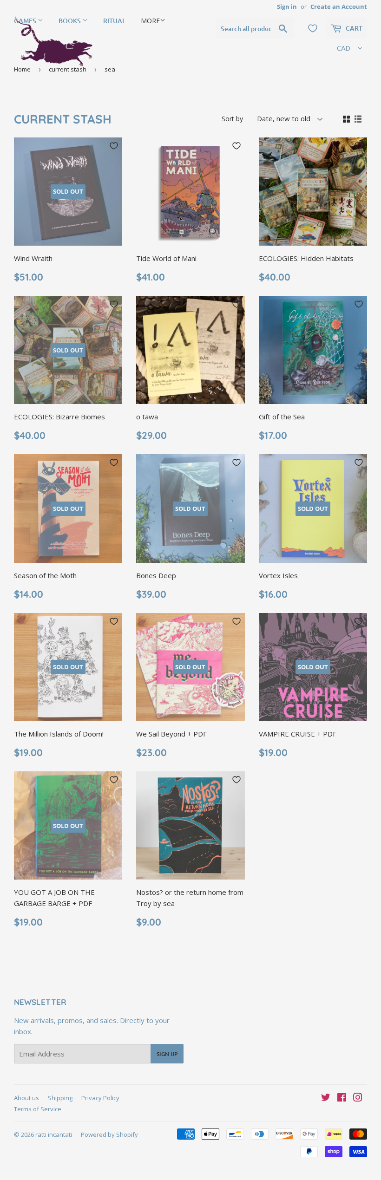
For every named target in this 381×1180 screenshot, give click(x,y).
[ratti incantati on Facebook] (342, 1098)
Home (22, 69)
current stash (67, 69)
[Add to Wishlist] (114, 146)
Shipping (60, 1098)
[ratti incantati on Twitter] (325, 1098)
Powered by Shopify (109, 1134)
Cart (353, 28)
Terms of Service (37, 1109)
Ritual (114, 20)
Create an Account (338, 6)
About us (26, 1098)
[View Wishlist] (312, 28)
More (150, 20)
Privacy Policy (100, 1098)
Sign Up (167, 1054)
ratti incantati (53, 1134)
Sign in (287, 6)
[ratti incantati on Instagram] (357, 1098)
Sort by (232, 118)
